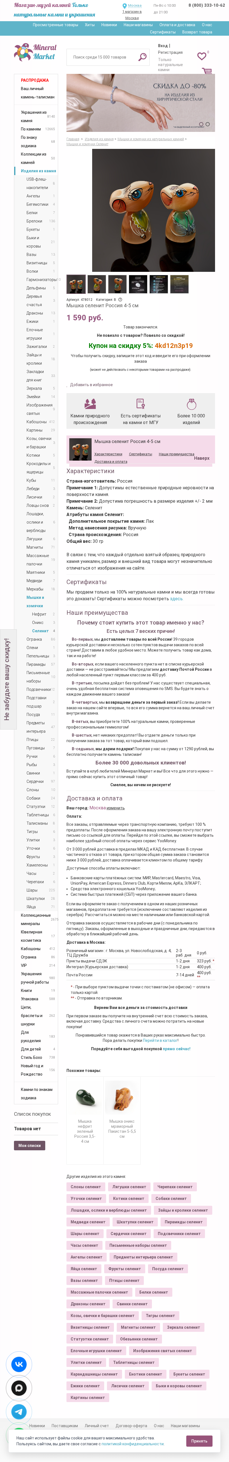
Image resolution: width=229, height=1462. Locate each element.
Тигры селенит (160, 1315)
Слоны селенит (86, 1187)
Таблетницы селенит (134, 1362)
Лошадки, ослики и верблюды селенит (109, 1210)
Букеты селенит (189, 1374)
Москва (135, 5)
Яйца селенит (84, 1269)
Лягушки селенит (129, 1187)
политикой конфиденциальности (133, 1444)
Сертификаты (163, 32)
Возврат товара (197, 32)
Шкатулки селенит (135, 1222)
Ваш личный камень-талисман (37, 92)
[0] (201, 56)
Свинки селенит (132, 1304)
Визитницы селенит (90, 1327)
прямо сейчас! (176, 1049)
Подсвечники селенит (179, 1233)
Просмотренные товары (55, 25)
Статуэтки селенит (90, 1339)
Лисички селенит (128, 1386)
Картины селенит (88, 1397)
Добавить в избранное (91, 385)
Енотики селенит (145, 1374)
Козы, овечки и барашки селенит (103, 1315)
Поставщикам (65, 1426)
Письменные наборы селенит (138, 1245)
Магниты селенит (138, 1327)
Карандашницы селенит (94, 1374)
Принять (199, 1441)
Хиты (90, 25)
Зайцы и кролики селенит (183, 1210)
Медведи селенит (88, 1222)
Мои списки (29, 1145)
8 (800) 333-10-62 (207, 5)
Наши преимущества (176, 454)
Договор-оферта (131, 1426)
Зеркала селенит (183, 1327)
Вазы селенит (84, 1280)
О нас (207, 25)
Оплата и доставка (177, 25)
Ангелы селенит (86, 1257)
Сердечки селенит (129, 1233)
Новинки (109, 25)
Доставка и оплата (110, 461)
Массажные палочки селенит (99, 1292)
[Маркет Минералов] (36, 51)
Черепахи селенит (175, 1187)
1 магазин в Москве (132, 14)
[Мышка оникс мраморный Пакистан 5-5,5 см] (122, 1098)
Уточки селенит (86, 1198)
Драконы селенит (88, 1304)
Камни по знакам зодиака (37, 1093)
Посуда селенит (168, 1269)
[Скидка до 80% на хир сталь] (140, 103)
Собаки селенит (171, 1198)
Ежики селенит (85, 1386)
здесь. (176, 598)
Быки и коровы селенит (179, 1386)
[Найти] (142, 57)
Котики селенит (128, 1198)
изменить (116, 808)
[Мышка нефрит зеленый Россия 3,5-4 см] (85, 1098)
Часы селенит (84, 1245)
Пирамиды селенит (184, 1222)
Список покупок (32, 1114)
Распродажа (35, 80)
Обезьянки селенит (139, 1339)
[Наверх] (201, 444)
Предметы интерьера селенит (143, 1257)
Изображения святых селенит (162, 1351)
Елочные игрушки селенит (96, 1351)
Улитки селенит (86, 1362)
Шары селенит (85, 1233)
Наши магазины (138, 25)
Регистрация (170, 52)
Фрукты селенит (124, 1269)
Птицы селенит (124, 1280)
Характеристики (108, 454)
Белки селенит (153, 1292)
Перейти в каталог (160, 1040)
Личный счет (97, 1426)
